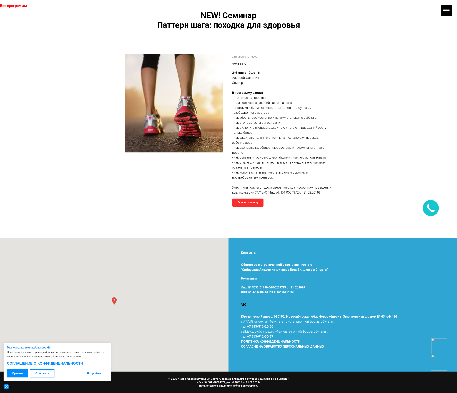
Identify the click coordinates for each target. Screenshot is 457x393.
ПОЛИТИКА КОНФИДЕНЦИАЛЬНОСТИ (270, 341)
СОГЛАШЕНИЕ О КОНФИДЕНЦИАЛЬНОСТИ (45, 363)
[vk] (243, 304)
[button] (114, 301)
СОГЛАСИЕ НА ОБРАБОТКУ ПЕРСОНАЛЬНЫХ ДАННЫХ (282, 346)
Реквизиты (249, 278)
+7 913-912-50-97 (260, 336)
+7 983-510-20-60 (260, 326)
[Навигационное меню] (446, 11)
